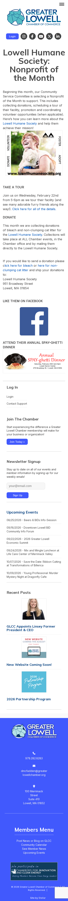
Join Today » (17, 441)
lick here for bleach (19, 265)
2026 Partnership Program (29, 699)
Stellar (42, 897)
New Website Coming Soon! (29, 664)
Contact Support (17, 403)
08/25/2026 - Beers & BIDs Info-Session (31, 520)
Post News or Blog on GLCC (34, 840)
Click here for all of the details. (34, 209)
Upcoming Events (22, 512)
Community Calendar (34, 844)
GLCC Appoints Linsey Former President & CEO (31, 628)
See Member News (34, 848)
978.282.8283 (34, 758)
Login (12, 36)
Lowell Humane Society (20, 123)
